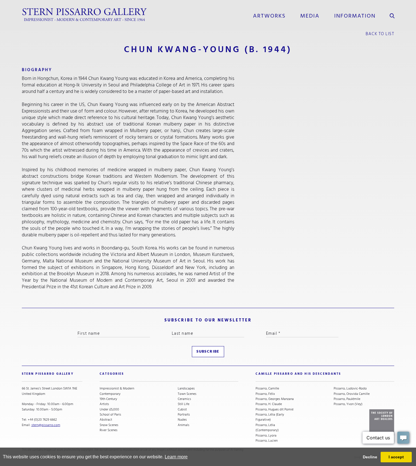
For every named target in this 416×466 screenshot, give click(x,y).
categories (112, 373)
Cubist (182, 409)
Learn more (176, 456)
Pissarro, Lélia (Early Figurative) (270, 417)
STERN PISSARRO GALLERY (48, 373)
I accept (396, 457)
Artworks (269, 15)
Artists (104, 403)
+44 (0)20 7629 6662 (42, 419)
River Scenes (108, 430)
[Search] (392, 14)
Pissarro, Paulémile (347, 398)
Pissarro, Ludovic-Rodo (350, 388)
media (309, 15)
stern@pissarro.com (45, 425)
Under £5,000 (109, 409)
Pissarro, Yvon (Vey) (348, 403)
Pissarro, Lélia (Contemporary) (267, 427)
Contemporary (110, 393)
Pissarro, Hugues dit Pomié (274, 409)
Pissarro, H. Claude (269, 403)
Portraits (184, 414)
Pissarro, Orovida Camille (352, 393)
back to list (380, 33)
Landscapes (186, 388)
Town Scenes (187, 393)
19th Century (108, 398)
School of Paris (110, 414)
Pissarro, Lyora (266, 435)
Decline (370, 457)
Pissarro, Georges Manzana (275, 398)
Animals (183, 424)
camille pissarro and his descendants (298, 373)
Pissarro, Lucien (267, 440)
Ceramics (184, 398)
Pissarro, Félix (265, 393)
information (355, 15)
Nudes (182, 419)
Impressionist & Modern (117, 388)
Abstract (106, 419)
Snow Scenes (109, 424)
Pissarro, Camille (267, 388)
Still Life (183, 403)
